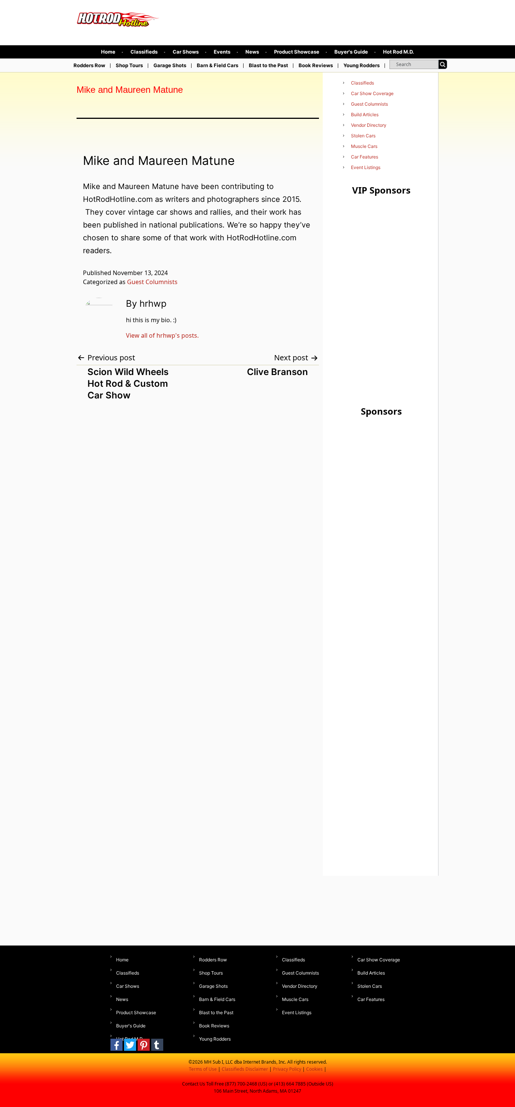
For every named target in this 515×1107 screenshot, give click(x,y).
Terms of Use (203, 1069)
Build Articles (365, 114)
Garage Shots (169, 65)
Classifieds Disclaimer (245, 1069)
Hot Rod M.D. (398, 52)
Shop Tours (129, 65)
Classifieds (144, 52)
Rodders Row (89, 65)
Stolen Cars (363, 135)
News (252, 52)
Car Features (364, 157)
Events (222, 52)
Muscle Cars (364, 146)
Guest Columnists (152, 282)
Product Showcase (296, 52)
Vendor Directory (368, 125)
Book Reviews (316, 65)
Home (108, 52)
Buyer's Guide (351, 52)
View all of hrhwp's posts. (162, 335)
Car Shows (186, 52)
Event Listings (365, 167)
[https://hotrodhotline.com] (118, 17)
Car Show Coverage (372, 93)
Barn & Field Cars (217, 65)
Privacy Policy (287, 1069)
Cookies (314, 1069)
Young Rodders (361, 65)
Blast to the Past (268, 65)
